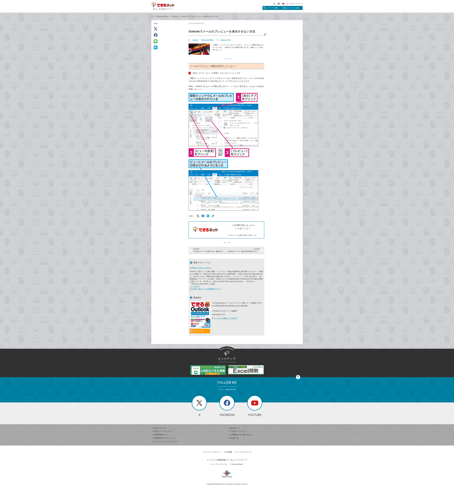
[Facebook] (279, 3)
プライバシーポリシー (212, 452)
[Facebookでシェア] (155, 35)
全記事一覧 (234, 438)
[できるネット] (152, 16)
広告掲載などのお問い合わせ (241, 435)
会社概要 (228, 452)
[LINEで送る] (155, 41)
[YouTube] (283, 3)
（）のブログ (195, 286)
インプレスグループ (243, 452)
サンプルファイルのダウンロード (166, 441)
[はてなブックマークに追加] (155, 47)
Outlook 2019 (225, 40)
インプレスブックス (219, 464)
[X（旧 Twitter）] (274, 3)
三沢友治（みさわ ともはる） (201, 268)
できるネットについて (295, 3)
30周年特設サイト (161, 435)
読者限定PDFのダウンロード (164, 438)
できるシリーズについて (163, 431)
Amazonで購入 (199, 331)
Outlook (175, 16)
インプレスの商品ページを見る (225, 318)
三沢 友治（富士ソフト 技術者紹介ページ (205, 289)
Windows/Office (162, 16)
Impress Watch (237, 464)
